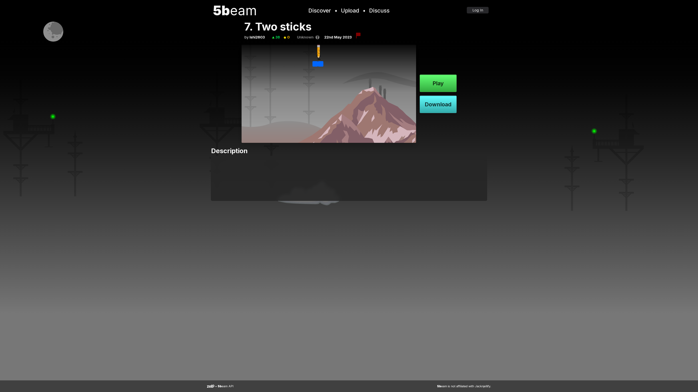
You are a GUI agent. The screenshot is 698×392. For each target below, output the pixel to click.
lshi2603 (257, 37)
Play (438, 83)
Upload (350, 10)
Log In (477, 10)
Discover (319, 10)
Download (438, 104)
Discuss (379, 10)
